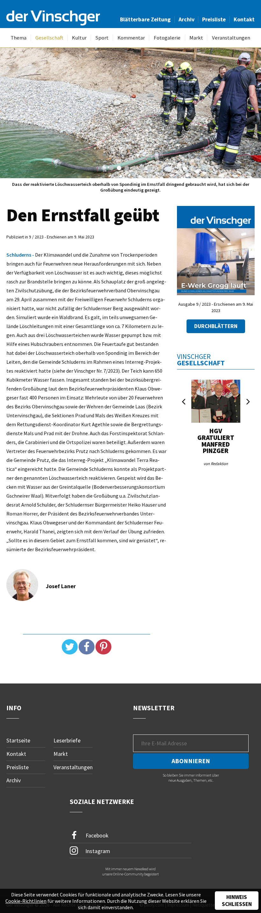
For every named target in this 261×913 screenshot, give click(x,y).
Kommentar (131, 37)
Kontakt (244, 19)
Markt (196, 37)
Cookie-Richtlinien (25, 901)
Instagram (97, 851)
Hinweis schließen (237, 901)
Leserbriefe (67, 740)
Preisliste (214, 19)
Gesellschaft (49, 37)
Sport (102, 37)
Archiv (186, 19)
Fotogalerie (167, 37)
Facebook (96, 835)
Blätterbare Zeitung (145, 19)
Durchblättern (215, 326)
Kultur (79, 37)
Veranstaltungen (231, 37)
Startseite (18, 740)
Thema (18, 37)
